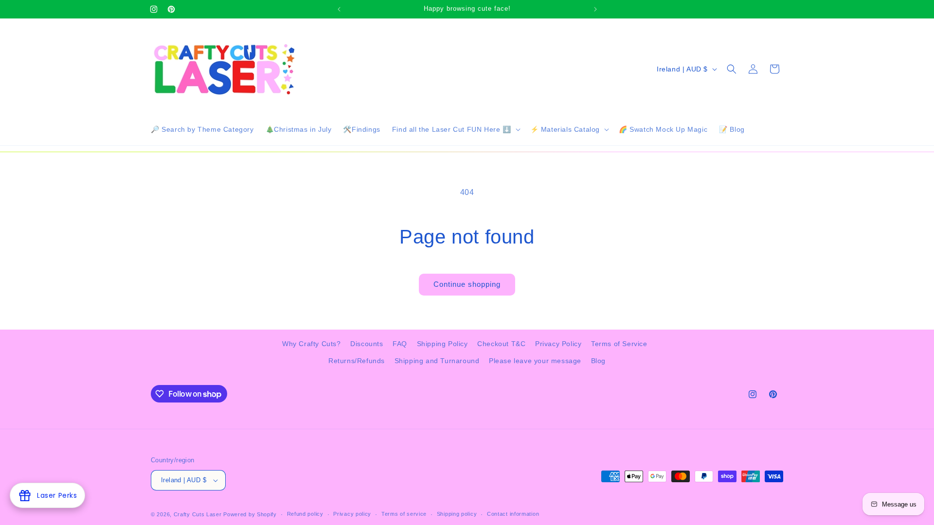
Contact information (513, 514)
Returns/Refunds (356, 361)
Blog (598, 361)
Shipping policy (457, 514)
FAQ (400, 344)
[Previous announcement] (339, 9)
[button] (455, 129)
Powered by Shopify (250, 514)
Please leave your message (535, 361)
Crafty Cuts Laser (199, 514)
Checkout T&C (501, 344)
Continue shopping (467, 284)
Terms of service (404, 514)
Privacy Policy (558, 344)
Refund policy (305, 514)
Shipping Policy (442, 344)
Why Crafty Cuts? (311, 344)
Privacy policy (352, 514)
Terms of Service (619, 344)
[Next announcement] (595, 9)
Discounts (366, 344)
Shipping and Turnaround (437, 361)
